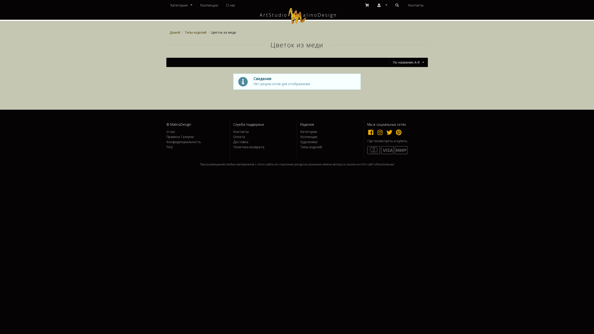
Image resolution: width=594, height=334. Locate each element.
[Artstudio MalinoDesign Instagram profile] (381, 132)
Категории (308, 132)
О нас (230, 5)
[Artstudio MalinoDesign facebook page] (372, 132)
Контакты (415, 5)
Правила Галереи (180, 137)
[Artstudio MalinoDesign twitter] (390, 132)
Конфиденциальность (183, 142)
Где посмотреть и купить (387, 141)
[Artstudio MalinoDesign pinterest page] (399, 132)
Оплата (239, 137)
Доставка (240, 142)
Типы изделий (196, 32)
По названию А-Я (406, 62)
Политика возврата (248, 147)
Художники (308, 142)
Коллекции (209, 5)
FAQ (169, 147)
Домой (175, 32)
